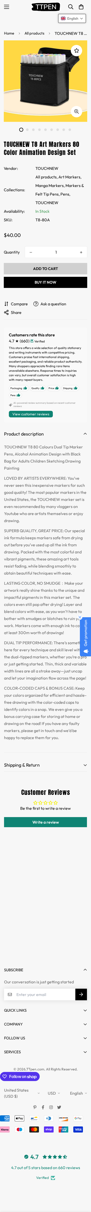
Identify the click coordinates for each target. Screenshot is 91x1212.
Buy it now (45, 282)
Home (9, 33)
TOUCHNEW (46, 168)
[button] (81, 7)
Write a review (45, 822)
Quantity (12, 252)
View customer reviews (30, 414)
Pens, (65, 194)
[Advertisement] (45, 910)
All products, (46, 176)
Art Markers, (69, 176)
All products (34, 33)
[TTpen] (45, 7)
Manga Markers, (50, 185)
